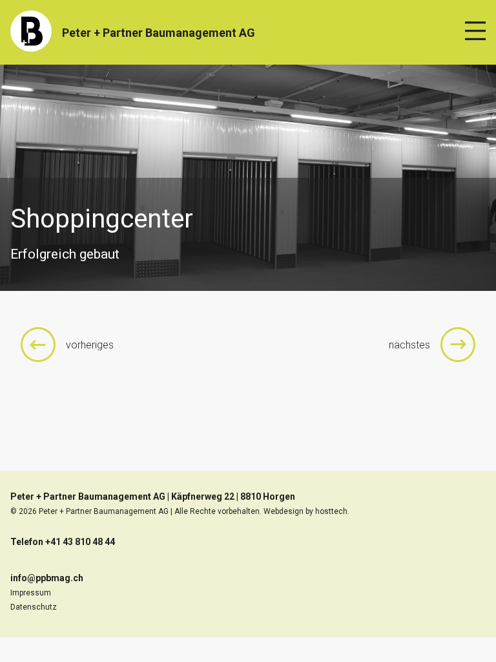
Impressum (30, 592)
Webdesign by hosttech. (306, 511)
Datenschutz (33, 607)
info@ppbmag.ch (46, 578)
